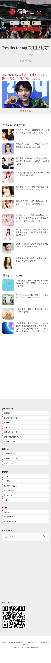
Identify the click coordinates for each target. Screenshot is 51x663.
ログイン (46, 2)
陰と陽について (9, 442)
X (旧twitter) (8, 517)
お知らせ (7, 500)
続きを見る (25, 111)
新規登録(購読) (9, 453)
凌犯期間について (10, 418)
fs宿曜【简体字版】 (11, 521)
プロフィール (9, 463)
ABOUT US (8, 476)
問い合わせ (8, 495)
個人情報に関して (10, 486)
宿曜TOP (7, 413)
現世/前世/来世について (12, 437)
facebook (7, 512)
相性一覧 (7, 427)
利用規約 (7, 481)
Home (21, 55)
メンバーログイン (10, 458)
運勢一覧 (7, 423)
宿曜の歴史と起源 (10, 432)
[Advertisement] (25, 366)
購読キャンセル (9, 490)
